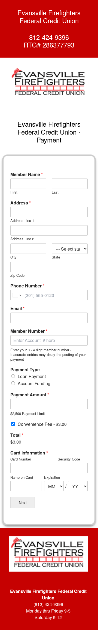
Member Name (26, 174)
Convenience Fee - (42, 424)
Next (23, 502)
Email (17, 308)
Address (20, 203)
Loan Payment (32, 376)
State (56, 257)
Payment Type (25, 370)
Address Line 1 (22, 220)
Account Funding (34, 383)
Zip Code (17, 275)
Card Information (29, 453)
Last (55, 192)
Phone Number (27, 286)
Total (16, 435)
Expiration (52, 477)
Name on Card (21, 477)
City (13, 257)
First (13, 192)
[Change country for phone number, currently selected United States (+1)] (16, 295)
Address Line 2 (22, 239)
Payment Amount (29, 395)
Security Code (69, 459)
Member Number (28, 331)
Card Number (20, 459)
